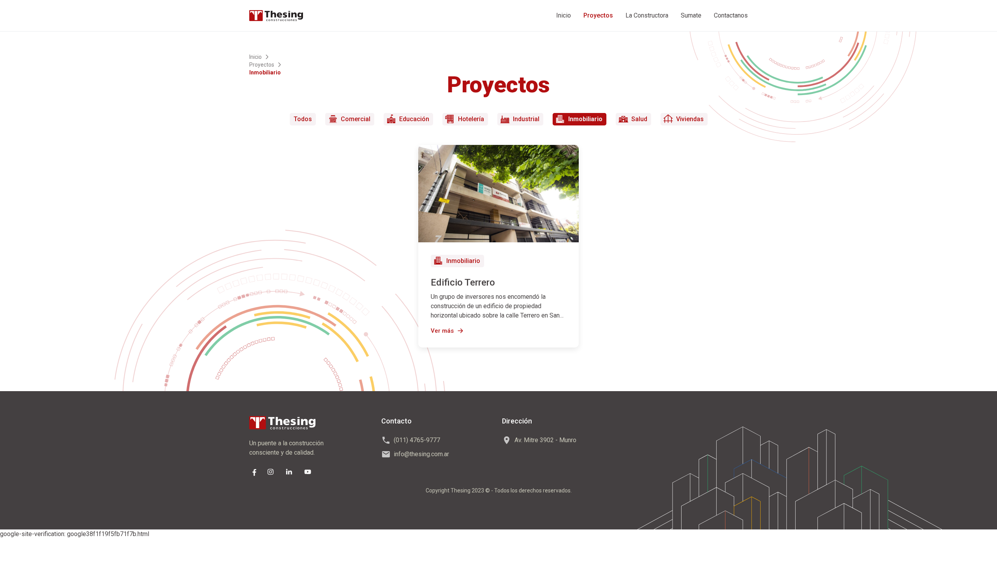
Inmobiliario (585, 119)
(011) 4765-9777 (417, 440)
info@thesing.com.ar (421, 454)
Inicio (563, 15)
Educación (414, 119)
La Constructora (646, 15)
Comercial (355, 119)
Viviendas (690, 119)
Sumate (691, 15)
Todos (303, 119)
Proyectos (598, 15)
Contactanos (731, 15)
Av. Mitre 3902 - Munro (545, 440)
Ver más (442, 330)
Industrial (526, 119)
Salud (639, 119)
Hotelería (471, 119)
